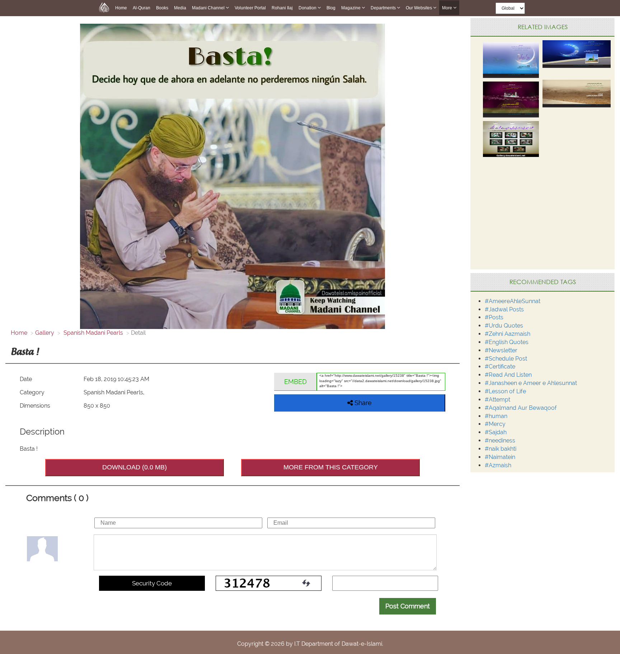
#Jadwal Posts (504, 309)
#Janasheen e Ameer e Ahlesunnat (531, 383)
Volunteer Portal (250, 7)
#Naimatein (500, 457)
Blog (331, 7)
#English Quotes (507, 342)
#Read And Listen (508, 374)
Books (162, 7)
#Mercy (495, 424)
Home (121, 7)
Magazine (351, 7)
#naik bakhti (500, 448)
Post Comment (407, 606)
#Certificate (500, 366)
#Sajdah (496, 432)
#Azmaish (498, 465)
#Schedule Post (506, 358)
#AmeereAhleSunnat (512, 301)
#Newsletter (501, 350)
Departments (384, 7)
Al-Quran (141, 7)
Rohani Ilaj (282, 7)
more (447, 7)
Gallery (44, 332)
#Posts (494, 317)
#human (496, 416)
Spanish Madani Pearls (92, 332)
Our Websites (419, 7)
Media (180, 7)
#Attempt (497, 399)
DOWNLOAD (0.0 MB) (134, 467)
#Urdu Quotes (504, 325)
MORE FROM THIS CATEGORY (330, 467)
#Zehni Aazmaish (507, 333)
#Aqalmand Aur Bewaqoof (521, 407)
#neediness (500, 440)
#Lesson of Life (505, 391)
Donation (308, 7)
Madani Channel (209, 7)
